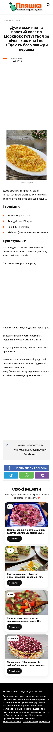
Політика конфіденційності (36, 721)
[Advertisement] (26, 98)
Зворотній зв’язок (12, 721)
